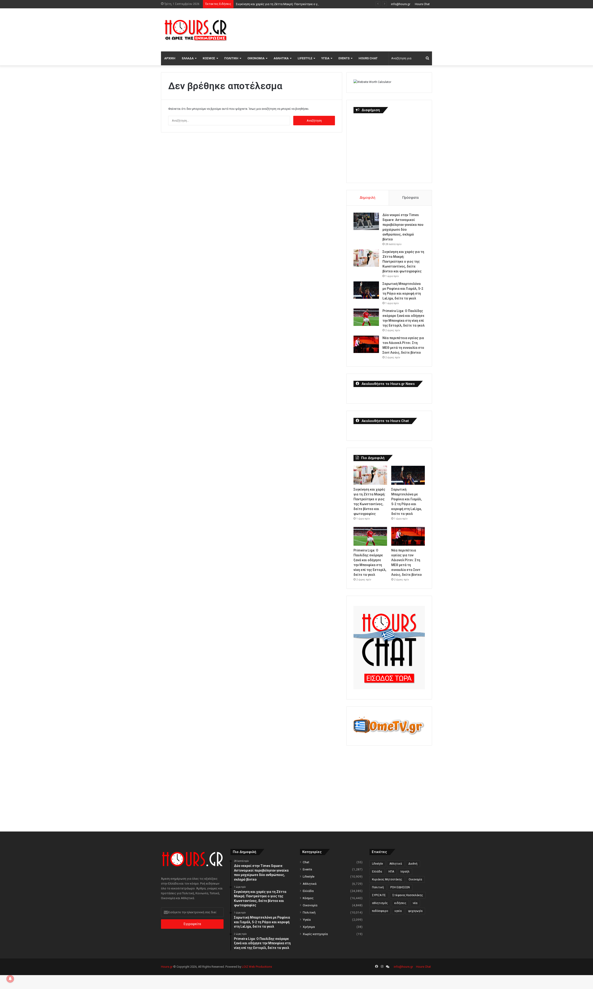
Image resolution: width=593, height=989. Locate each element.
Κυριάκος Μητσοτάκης (387, 879)
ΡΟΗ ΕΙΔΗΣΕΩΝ (400, 887)
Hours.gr (167, 966)
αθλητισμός (380, 903)
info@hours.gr (400, 4)
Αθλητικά (281, 58)
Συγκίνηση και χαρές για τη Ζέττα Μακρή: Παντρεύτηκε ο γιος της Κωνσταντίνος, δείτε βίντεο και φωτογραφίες (314, 4)
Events (344, 58)
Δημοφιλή (367, 197)
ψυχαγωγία (415, 911)
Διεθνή (412, 863)
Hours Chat (422, 4)
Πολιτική (231, 58)
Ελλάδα (188, 58)
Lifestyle (305, 58)
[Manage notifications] (10, 979)
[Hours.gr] (195, 30)
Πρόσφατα (410, 197)
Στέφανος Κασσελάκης (407, 895)
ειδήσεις (400, 903)
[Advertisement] (343, 29)
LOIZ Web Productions (257, 966)
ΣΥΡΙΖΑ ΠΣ (379, 895)
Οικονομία (256, 58)
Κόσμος (209, 58)
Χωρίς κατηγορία (315, 934)
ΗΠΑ (391, 871)
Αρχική (169, 58)
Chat (306, 862)
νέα (415, 903)
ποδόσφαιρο (380, 911)
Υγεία (325, 58)
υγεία (398, 911)
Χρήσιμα (309, 927)
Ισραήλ (405, 871)
